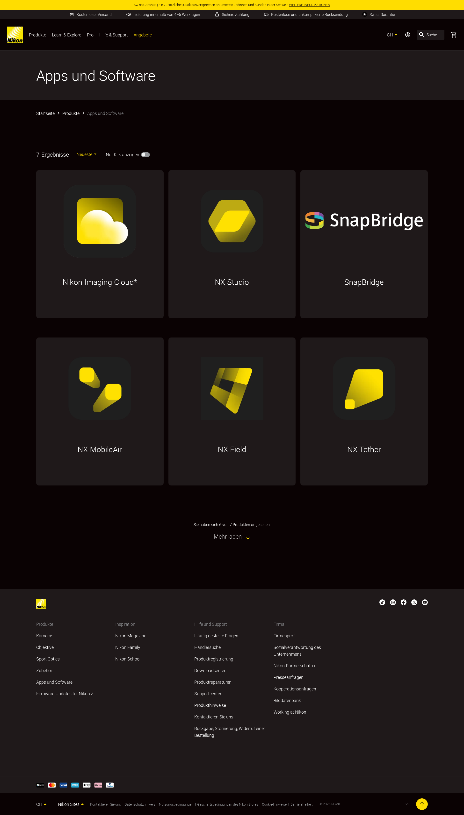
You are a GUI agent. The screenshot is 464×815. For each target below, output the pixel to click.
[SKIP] (422, 804)
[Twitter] (414, 601)
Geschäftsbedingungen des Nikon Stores (227, 804)
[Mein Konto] (408, 35)
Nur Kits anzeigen (122, 154)
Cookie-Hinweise (274, 804)
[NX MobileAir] (100, 388)
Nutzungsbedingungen (176, 804)
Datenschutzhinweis (140, 804)
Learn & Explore (66, 35)
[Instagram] (393, 601)
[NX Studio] (232, 221)
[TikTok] (382, 601)
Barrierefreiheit (301, 804)
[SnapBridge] (364, 221)
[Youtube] (425, 601)
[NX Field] (232, 388)
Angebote (143, 35)
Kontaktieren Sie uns (105, 804)
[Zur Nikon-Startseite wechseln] (15, 35)
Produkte (37, 35)
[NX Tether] (364, 388)
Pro (90, 35)
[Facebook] (403, 601)
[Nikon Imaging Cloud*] (100, 221)
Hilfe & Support (113, 35)
